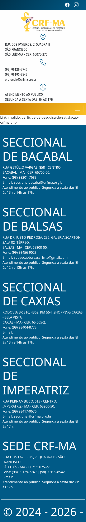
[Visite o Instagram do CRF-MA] (78, 5)
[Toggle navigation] (77, 109)
